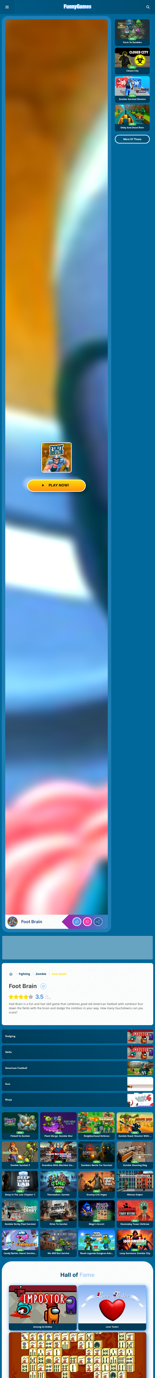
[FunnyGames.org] (11, 974)
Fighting (24, 974)
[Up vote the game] (76, 921)
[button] (148, 7)
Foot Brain (59, 974)
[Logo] (77, 7)
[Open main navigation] (7, 7)
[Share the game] (98, 921)
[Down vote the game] (87, 921)
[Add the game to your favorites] (43, 986)
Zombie (41, 974)
